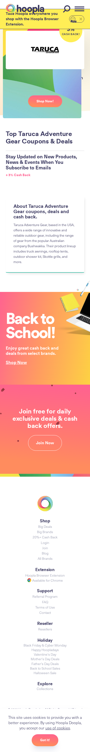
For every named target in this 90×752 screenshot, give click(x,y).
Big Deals (45, 526)
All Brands (45, 558)
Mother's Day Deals (45, 659)
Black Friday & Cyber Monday (45, 645)
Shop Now (16, 362)
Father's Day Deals (45, 663)
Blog (45, 553)
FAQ (45, 601)
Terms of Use (45, 607)
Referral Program (45, 596)
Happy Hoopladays (45, 649)
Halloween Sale (45, 673)
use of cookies (57, 728)
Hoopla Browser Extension (45, 575)
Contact (45, 612)
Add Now (74, 21)
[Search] (67, 9)
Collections (45, 688)
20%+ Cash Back (45, 537)
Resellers (45, 629)
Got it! (45, 740)
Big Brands (45, 531)
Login (45, 542)
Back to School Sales (45, 668)
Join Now (45, 442)
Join (45, 548)
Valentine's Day (45, 654)
